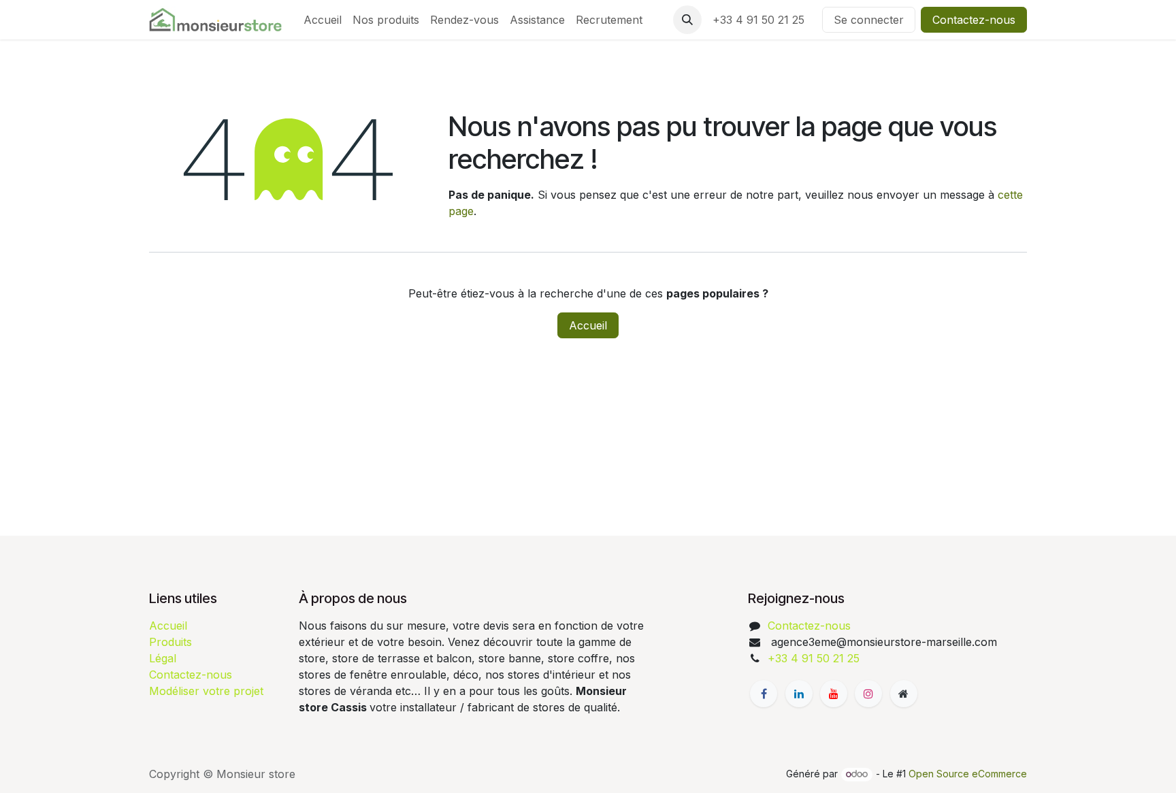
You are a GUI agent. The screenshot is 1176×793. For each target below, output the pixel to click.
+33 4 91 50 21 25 (762, 20)
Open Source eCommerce (968, 773)
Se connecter (869, 20)
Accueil (588, 325)
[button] (687, 19)
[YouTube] (833, 693)
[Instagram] (868, 693)
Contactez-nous (973, 20)
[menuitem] (322, 19)
